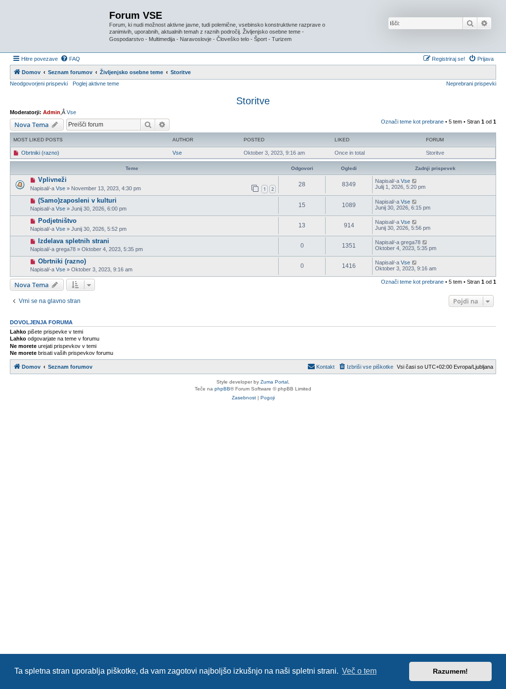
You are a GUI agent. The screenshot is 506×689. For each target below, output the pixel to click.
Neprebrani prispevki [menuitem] (471, 83)
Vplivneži (52, 179)
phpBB (222, 388)
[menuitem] (70, 59)
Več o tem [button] (359, 671)
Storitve (253, 100)
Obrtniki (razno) (40, 153)
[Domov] (60, 26)
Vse (71, 112)
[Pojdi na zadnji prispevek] (415, 181)
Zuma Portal (274, 382)
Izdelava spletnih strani (73, 241)
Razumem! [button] (450, 671)
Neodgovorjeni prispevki (39, 83)
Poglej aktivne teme (96, 83)
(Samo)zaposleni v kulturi (77, 200)
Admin (51, 112)
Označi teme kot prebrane (412, 122)
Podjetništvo (57, 220)
